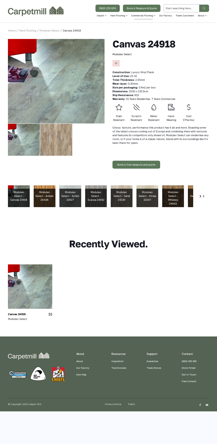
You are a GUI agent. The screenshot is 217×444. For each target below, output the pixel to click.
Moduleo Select (49, 30)
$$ (116, 63)
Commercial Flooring (142, 15)
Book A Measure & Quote (142, 8)
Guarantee (152, 361)
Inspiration (117, 361)
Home (12, 30)
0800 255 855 (107, 8)
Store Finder (189, 367)
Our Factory (165, 15)
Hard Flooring (117, 15)
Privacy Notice (113, 404)
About (79, 361)
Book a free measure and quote (136, 164)
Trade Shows (154, 367)
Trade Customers (185, 15)
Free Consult (189, 381)
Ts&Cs (131, 404)
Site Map (81, 374)
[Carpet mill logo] (36, 11)
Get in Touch (189, 374)
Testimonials (118, 367)
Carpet (100, 15)
